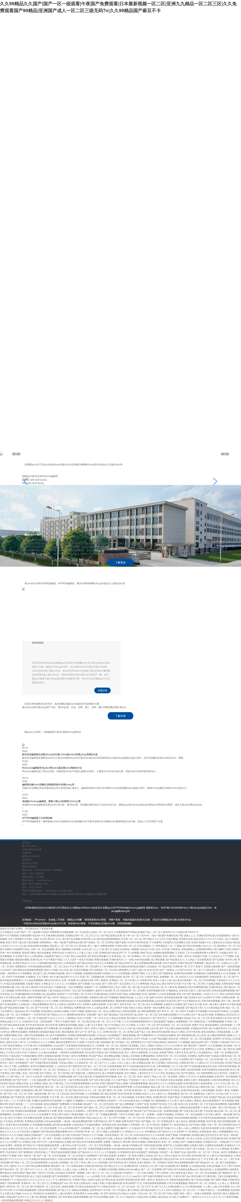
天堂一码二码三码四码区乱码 (222, 1124)
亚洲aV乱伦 (36, 959)
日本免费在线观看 (167, 1014)
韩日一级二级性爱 (230, 1000)
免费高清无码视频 (68, 1024)
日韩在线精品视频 (152, 1145)
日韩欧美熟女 (153, 1141)
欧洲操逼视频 (122, 1110)
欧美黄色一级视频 (129, 949)
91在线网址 (79, 1110)
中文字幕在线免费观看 (215, 1104)
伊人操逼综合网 (85, 980)
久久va (61, 1128)
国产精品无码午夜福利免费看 (87, 1141)
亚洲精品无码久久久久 (144, 1093)
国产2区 (82, 1148)
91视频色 (30, 976)
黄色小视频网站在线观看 (67, 949)
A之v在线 (95, 983)
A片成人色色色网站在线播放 (34, 945)
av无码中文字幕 (212, 997)
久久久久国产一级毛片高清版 (78, 959)
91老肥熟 (183, 1059)
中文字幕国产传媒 (52, 959)
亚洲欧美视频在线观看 (99, 1148)
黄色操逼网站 (212, 1024)
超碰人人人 (189, 935)
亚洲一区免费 (68, 980)
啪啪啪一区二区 (43, 1107)
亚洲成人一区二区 (26, 1018)
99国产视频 (171, 1134)
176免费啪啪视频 (215, 1021)
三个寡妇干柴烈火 (205, 1190)
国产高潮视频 (111, 997)
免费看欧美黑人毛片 (109, 987)
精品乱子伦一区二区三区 (197, 1018)
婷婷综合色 (58, 952)
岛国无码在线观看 (210, 1128)
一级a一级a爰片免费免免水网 (67, 942)
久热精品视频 (213, 983)
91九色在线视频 (82, 1000)
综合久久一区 (209, 945)
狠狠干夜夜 (120, 942)
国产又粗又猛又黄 (82, 1076)
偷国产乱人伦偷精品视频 (175, 1145)
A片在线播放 (65, 1028)
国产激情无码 (75, 1066)
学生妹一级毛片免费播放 (74, 1055)
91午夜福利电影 (193, 1186)
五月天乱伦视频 (165, 1117)
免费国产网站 (138, 973)
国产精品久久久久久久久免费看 (43, 1038)
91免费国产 (183, 1196)
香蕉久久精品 (136, 1007)
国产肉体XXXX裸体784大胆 (157, 1176)
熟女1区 (49, 1086)
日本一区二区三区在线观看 (42, 1128)
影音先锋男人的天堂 (221, 1018)
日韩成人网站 (66, 1062)
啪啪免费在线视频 (125, 1000)
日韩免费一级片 (95, 1014)
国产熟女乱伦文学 (57, 1079)
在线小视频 (147, 1172)
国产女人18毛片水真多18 (167, 1155)
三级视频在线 (97, 976)
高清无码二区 (45, 1148)
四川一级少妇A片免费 (202, 1014)
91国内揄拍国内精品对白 (50, 963)
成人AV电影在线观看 (53, 973)
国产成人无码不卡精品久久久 (58, 997)
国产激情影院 (25, 1152)
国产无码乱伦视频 (200, 1179)
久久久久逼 (177, 1066)
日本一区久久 (81, 1038)
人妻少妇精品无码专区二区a (62, 990)
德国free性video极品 (129, 1169)
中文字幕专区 (30, 1045)
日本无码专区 (46, 987)
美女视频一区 (230, 1045)
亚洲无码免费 (77, 1093)
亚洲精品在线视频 (34, 1121)
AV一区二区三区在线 (58, 1093)
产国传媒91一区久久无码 (141, 1079)
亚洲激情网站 (221, 1169)
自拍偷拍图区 (201, 976)
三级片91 (210, 1093)
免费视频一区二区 (169, 976)
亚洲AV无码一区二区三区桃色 (171, 1055)
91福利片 (32, 1052)
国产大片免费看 (21, 1000)
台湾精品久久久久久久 (52, 983)
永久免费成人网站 (38, 1083)
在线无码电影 (81, 997)
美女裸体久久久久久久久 (25, 1114)
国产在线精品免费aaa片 (186, 1169)
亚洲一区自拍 (64, 1110)
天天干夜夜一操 (44, 976)
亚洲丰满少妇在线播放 (17, 1124)
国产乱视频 (218, 959)
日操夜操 (71, 1018)
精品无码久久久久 (158, 1083)
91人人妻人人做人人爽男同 (185, 1128)
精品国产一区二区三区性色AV (98, 1104)
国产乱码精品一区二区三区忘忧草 (173, 1024)
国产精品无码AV (108, 1093)
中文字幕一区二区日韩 (61, 1097)
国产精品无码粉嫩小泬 (99, 956)
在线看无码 (146, 980)
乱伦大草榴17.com (35, 1049)
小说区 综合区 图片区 (43, 938)
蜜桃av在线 (22, 1083)
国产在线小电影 (170, 1193)
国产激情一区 (109, 1090)
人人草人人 (223, 1183)
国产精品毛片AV (194, 1007)
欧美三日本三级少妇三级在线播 (22, 942)
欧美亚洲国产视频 (21, 1172)
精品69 (36, 935)
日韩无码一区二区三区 (17, 1186)
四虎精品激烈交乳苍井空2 (204, 1134)
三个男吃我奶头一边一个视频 (166, 945)
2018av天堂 (222, 1093)
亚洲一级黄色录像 (37, 1093)
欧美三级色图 (149, 993)
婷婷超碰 (153, 1152)
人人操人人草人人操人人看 (121, 1062)
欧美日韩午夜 (199, 1155)
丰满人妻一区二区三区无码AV (67, 1107)
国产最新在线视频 (62, 1117)
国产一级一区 (44, 1155)
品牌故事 (110, 200)
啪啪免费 (41, 1079)
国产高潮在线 (17, 1097)
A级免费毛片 (124, 969)
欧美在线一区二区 (121, 956)
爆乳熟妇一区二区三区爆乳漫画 (67, 1165)
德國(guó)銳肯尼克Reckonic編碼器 (40, 476)
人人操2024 (61, 1066)
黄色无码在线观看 (160, 1031)
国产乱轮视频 (73, 938)
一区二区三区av (60, 966)
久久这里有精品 (55, 1049)
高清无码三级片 (187, 990)
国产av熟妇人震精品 (190, 1100)
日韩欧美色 (199, 1021)
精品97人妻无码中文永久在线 (189, 1049)
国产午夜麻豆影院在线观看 (44, 1062)
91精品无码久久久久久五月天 (29, 1179)
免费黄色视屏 (107, 945)
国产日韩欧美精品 (157, 1042)
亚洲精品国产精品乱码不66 (164, 1159)
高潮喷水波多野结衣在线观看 (46, 1100)
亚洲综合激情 (175, 1083)
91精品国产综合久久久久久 (51, 1018)
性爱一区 (218, 1052)
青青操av (150, 1117)
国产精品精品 (111, 1014)
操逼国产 (61, 993)
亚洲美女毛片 (195, 997)
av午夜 (172, 1196)
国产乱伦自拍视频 (99, 1196)
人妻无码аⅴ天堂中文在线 (73, 1145)
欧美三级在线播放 (64, 1031)
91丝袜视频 (76, 1104)
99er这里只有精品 (94, 1052)
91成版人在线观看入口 (112, 1131)
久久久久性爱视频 (120, 973)
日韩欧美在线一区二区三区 (115, 1186)
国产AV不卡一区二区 (167, 1011)
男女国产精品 (95, 1055)
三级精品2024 (93, 1073)
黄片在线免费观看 (125, 1159)
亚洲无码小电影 (12, 1090)
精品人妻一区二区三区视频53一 (16, 1014)
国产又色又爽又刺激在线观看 (174, 1028)
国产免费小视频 (219, 1179)
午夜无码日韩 (126, 1014)
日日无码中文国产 (182, 1148)
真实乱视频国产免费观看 (56, 1104)
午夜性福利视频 (97, 1097)
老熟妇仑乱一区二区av (96, 1011)
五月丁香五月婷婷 (230, 1165)
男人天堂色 (196, 1138)
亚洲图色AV (200, 973)
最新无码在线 (81, 1097)
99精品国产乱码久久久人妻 (20, 1196)
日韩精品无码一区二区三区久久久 (82, 935)
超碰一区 (113, 1196)
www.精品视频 (142, 959)
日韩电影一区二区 (140, 1124)
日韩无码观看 (129, 1011)
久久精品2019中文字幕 (141, 1128)
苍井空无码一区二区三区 (132, 1004)
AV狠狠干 (11, 1018)
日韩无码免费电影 (220, 1079)
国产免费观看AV (145, 1035)
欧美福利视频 (39, 990)
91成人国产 (112, 1004)
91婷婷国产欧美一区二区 (86, 1131)
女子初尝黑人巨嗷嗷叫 (28, 1131)
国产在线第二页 (201, 1148)
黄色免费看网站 (40, 1004)
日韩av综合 (172, 1062)
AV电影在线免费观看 (25, 1110)
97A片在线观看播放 (177, 1183)
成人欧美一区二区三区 (145, 1014)
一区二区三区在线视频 (205, 1172)
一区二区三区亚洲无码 (65, 1086)
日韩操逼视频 (223, 1031)
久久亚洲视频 (215, 1045)
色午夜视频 (227, 1100)
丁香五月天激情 (61, 1021)
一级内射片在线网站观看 (71, 1052)
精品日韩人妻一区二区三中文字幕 (103, 1021)
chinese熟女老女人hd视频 (136, 1100)
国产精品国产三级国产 (195, 1045)
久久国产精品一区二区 (17, 1076)
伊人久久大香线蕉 (220, 1148)
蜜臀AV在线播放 (19, 1031)
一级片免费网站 (75, 987)
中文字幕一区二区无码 (193, 983)
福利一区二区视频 (144, 1114)
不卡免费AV (155, 942)
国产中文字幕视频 (9, 935)
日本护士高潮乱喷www (96, 993)
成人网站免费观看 (146, 1011)
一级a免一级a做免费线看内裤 (77, 1121)
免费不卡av (198, 1024)
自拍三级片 (84, 1086)
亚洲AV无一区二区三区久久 (35, 1183)
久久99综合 (90, 1100)
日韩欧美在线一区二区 (114, 1031)
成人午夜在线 (56, 1083)
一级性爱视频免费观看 (11, 1200)
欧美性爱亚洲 (190, 1083)
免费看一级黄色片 (112, 1141)
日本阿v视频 (66, 1038)
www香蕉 (81, 956)
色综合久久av (186, 976)
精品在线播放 (44, 952)
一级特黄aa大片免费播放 (18, 973)
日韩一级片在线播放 (10, 952)
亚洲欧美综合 (216, 987)
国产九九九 (160, 1186)
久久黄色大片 (201, 1062)
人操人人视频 (146, 1045)
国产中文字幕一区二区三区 (48, 1007)
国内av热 (173, 1038)
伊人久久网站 (128, 1024)
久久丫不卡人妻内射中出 (58, 1179)
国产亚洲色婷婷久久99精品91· (15, 1004)
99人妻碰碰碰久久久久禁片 (165, 1100)
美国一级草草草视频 (31, 997)
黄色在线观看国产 (211, 1100)
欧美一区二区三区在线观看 (120, 1097)
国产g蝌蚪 (219, 949)
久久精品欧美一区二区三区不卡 (90, 1062)
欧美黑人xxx (146, 1165)
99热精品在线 (109, 1124)
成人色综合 (182, 1121)
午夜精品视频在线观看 (47, 1145)
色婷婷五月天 (74, 1004)
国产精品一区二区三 (94, 1107)
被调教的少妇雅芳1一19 (109, 1100)
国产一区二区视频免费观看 (103, 1114)
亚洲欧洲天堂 (116, 959)
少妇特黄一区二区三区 (106, 1045)
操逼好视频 (67, 1186)
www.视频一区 (95, 1193)
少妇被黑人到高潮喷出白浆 (176, 942)
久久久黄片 (152, 973)
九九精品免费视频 (33, 980)
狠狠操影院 (204, 1079)
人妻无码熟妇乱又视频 (59, 1141)
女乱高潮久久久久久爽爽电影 (134, 983)
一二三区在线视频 (33, 1104)
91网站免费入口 (176, 1186)
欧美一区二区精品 (170, 1141)
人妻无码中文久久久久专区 (151, 1073)
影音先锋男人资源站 (142, 1155)
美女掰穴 (37, 973)
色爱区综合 (115, 1011)
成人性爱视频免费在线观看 (148, 963)
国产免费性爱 (51, 1028)
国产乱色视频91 (86, 990)
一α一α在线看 (92, 1176)
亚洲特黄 (18, 1121)
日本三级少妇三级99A (26, 987)
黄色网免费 (14, 1183)
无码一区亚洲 (162, 949)
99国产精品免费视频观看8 (180, 1162)
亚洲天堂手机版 (162, 1128)
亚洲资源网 (25, 935)
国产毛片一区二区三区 (15, 1093)
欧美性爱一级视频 (75, 1172)
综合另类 (63, 969)
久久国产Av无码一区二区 (188, 969)
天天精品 (179, 952)
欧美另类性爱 (125, 1093)
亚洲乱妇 (47, 1117)
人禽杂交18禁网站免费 (125, 1138)
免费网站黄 (80, 1007)
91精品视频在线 (113, 1183)
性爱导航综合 (100, 1121)
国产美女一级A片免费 (103, 1049)
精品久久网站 (178, 1031)
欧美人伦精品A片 (82, 1183)
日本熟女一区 (22, 1059)
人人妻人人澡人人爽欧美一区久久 (79, 1169)
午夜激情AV (70, 963)
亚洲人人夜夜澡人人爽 (162, 1138)
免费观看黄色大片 (216, 973)
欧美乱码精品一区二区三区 (118, 1134)
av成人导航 (98, 1183)
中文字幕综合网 (12, 997)
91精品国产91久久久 (116, 1028)
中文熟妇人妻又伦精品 (127, 1190)
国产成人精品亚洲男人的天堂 (143, 1028)
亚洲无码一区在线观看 (225, 1076)
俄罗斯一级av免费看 (154, 1007)
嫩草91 (124, 1128)
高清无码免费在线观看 (185, 1117)
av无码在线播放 (141, 1086)
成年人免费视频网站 (222, 1131)
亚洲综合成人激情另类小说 (200, 1086)
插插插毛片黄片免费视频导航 (193, 987)
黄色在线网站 (208, 1031)
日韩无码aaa (65, 1000)
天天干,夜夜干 (195, 966)
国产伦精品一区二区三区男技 (98, 942)
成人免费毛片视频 (110, 1128)
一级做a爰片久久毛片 (229, 1141)
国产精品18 (29, 1145)
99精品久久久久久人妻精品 (38, 1200)
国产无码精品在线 (114, 1052)
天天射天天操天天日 (16, 1052)
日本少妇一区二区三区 (149, 1193)
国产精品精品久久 (175, 959)
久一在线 (129, 959)
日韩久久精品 (97, 1028)
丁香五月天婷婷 (126, 1114)
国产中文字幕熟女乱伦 (188, 1000)
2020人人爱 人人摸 (24, 1107)
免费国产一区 (91, 987)
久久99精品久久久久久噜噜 (44, 1000)
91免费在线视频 (205, 1076)
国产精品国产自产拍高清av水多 (146, 1110)
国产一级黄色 (167, 969)
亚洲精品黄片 (168, 1121)
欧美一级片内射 (31, 1073)
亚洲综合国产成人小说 (138, 1031)
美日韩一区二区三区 (133, 976)
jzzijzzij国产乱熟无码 (165, 1000)
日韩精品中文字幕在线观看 (135, 1107)
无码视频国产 (22, 1062)
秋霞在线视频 (101, 959)
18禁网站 (161, 1162)
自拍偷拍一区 (154, 966)
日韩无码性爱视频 (210, 1000)
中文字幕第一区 (76, 993)
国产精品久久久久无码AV (171, 1131)
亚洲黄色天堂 (210, 1141)
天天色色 (153, 1052)
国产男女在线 (108, 1179)
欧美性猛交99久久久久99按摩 (149, 1134)
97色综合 (101, 1035)
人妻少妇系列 (65, 1193)
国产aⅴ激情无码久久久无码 (222, 1028)
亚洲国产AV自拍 (158, 1104)
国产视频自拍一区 (227, 1172)
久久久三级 (98, 949)
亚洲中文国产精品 (119, 993)
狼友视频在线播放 (33, 1028)
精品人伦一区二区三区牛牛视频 (109, 1117)
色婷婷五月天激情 (173, 1004)
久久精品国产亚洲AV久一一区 (125, 1172)
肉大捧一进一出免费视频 (102, 1159)
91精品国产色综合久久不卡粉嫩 (87, 1134)
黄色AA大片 (162, 1179)
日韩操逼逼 (205, 1131)
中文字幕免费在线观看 (52, 935)
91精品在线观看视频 (14, 983)
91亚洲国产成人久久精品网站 (28, 956)
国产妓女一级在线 (228, 1134)
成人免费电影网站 (98, 1038)
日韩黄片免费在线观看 (93, 1004)
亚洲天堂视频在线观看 (41, 1066)
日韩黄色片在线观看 (72, 1138)
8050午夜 (211, 1121)
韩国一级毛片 (184, 956)
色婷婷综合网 (96, 997)
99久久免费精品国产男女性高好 (132, 1049)
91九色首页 (36, 1076)
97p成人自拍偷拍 (56, 1172)
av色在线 (53, 1162)
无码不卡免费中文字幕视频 (193, 1011)
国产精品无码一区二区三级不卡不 (17, 1169)
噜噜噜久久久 (165, 1148)
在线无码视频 (213, 1165)
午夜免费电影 (163, 1066)
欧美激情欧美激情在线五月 (80, 1045)
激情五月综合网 (103, 990)
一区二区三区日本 (135, 1117)
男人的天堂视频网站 (56, 1035)
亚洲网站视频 (65, 1076)
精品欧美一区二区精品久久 (219, 963)
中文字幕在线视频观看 (137, 1059)
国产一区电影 (211, 1042)
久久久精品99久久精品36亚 (134, 1196)
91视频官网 (186, 1097)
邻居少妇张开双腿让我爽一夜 (73, 1159)
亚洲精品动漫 (143, 1062)
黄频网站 (52, 1196)
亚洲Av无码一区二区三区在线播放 (132, 945)
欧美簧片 (81, 1155)
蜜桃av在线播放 (80, 1190)
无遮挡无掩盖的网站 (179, 1179)
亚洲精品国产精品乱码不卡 (112, 952)
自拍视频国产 (114, 1035)
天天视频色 (71, 983)
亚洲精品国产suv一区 (61, 1183)
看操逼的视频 (22, 959)
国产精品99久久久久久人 (90, 1152)
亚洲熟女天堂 (29, 1141)
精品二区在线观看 (175, 1007)
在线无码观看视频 (46, 1190)
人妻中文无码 (181, 1052)
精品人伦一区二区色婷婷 (165, 1076)
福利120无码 (156, 997)
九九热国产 (5, 969)
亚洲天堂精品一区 (146, 1162)
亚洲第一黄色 (222, 1090)
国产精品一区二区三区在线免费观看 (28, 1162)
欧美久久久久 (211, 993)
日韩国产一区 (166, 1152)
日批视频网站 (45, 1045)
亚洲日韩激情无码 (155, 990)
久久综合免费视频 (166, 993)
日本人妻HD (10, 1165)
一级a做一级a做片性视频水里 (127, 1145)
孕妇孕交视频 (138, 1141)
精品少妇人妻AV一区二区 (33, 1138)
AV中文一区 (19, 1049)
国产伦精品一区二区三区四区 (55, 1073)
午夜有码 (8, 1107)
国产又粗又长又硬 (192, 1004)
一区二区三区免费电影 (203, 980)
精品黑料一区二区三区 (199, 1152)
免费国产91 (167, 1124)
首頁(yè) (111, 34)
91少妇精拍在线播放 (165, 1035)
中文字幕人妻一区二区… (216, 1159)
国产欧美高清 (116, 1162)
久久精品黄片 (209, 969)
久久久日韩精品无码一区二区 (110, 1059)
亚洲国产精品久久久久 (24, 963)
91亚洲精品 (144, 1138)
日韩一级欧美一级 (26, 1155)
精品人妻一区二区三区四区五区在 (168, 1086)
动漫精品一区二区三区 (183, 1190)
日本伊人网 (230, 959)
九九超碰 (234, 1011)
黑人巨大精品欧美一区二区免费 (129, 990)
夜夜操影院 (173, 1093)
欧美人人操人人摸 (162, 980)
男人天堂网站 (158, 1062)
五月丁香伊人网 (82, 1162)
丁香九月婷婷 (161, 1172)
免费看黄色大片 (138, 1042)
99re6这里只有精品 (218, 1011)
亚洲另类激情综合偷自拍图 (215, 1069)
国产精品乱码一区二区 (207, 1162)
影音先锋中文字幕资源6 (203, 1176)
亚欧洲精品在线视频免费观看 (28, 969)
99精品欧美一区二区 (220, 976)
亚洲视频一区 (66, 1162)
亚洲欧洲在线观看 (183, 973)
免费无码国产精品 (82, 1117)
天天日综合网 (216, 1062)
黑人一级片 (93, 945)
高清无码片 (11, 1152)
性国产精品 (173, 1097)
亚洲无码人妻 (224, 969)
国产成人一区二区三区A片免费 (169, 1069)
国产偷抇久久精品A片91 (139, 1018)
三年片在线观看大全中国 (56, 1134)
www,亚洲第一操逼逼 (10, 1145)
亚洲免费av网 (7, 987)
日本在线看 (224, 1186)
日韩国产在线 (121, 1007)
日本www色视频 (52, 1121)
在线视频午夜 (107, 1042)
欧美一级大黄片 (211, 1004)
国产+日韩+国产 (110, 983)
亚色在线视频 (175, 1079)
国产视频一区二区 (150, 1121)
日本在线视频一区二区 (63, 1155)
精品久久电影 (51, 969)
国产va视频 (84, 983)
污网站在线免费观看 (189, 1107)
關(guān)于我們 (111, 367)
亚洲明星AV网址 (204, 949)
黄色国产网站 (29, 952)
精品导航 (167, 966)
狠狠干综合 (146, 952)
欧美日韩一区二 (140, 1090)
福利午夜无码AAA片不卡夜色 (165, 1090)
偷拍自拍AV (197, 1042)
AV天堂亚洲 (51, 1024)
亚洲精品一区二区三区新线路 (146, 956)
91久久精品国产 (99, 1086)
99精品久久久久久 (134, 1131)
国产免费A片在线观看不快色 (15, 949)
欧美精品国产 (73, 1128)
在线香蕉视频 (114, 1066)
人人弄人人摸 (141, 997)
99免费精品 (151, 1131)
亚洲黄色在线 (186, 938)
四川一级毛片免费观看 (135, 1052)
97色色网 (86, 1049)
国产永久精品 (112, 949)
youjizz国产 (59, 1045)
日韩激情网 (184, 1134)
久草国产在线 (142, 1104)
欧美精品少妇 (173, 1073)
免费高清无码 (15, 1148)
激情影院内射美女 (76, 1014)
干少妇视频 (133, 952)
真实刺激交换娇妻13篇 (175, 997)
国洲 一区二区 (77, 1021)
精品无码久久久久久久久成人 (209, 938)
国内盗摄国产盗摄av (164, 1021)
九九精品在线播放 (48, 1052)
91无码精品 (114, 1024)
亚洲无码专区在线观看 (37, 1097)
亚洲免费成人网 (29, 1090)
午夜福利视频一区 (79, 1114)
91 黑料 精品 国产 (99, 1069)
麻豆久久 (162, 1093)
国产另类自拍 (45, 1090)
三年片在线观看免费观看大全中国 (81, 1083)
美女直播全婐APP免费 (120, 1086)
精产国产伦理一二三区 (24, 1079)
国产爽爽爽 (182, 1165)
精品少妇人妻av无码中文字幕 (166, 983)
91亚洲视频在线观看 (40, 1124)
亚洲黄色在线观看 (214, 1145)
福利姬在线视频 (197, 1121)
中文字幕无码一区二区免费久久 (86, 966)
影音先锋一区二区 (9, 1138)
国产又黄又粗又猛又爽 (190, 1110)
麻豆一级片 (185, 1193)
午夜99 (177, 1176)
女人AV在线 (80, 945)
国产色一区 (186, 1093)
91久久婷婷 (184, 1014)
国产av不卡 (81, 1031)
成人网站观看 (158, 959)
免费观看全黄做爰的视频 (41, 1031)
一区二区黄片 (150, 1148)
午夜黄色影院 (205, 1083)
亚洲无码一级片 (81, 1028)
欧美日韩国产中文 (132, 1183)
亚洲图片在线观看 (108, 1169)
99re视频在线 (110, 966)
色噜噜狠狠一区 (184, 1021)
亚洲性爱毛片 (80, 1193)
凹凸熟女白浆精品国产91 (87, 1186)
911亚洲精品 (191, 1131)
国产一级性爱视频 (230, 966)
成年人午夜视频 (74, 973)
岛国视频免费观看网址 (102, 1000)
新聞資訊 (110, 315)
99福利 (106, 973)
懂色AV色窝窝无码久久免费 (70, 1042)
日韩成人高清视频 (129, 1045)
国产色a (186, 1176)
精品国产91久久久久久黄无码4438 (75, 1059)
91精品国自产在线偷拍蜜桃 (23, 1055)
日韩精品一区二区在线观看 (188, 1114)
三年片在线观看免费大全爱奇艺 (202, 952)
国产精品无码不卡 (123, 963)
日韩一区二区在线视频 (42, 949)
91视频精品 (172, 990)
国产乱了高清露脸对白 (201, 1052)
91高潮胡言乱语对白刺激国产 (132, 1152)
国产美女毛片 (160, 1018)
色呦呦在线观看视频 (163, 952)
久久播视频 (184, 1042)
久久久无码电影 (100, 1162)
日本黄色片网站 (143, 1097)
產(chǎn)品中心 (111, 80)
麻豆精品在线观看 (61, 1124)
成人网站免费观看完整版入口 (222, 1035)
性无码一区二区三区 (131, 938)
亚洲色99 (172, 1042)
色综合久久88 (147, 949)
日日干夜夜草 (170, 963)
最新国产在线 (201, 1097)
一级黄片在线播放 (164, 1114)
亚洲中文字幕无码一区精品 (123, 1069)
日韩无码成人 (41, 1152)
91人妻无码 (171, 987)
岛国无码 (216, 1193)
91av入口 (27, 1193)
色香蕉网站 (45, 942)
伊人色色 (201, 1035)
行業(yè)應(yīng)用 (111, 143)
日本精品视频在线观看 (39, 966)
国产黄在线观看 (108, 1155)
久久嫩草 (67, 1100)
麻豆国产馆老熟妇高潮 (127, 1179)
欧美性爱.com (88, 938)
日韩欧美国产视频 (230, 983)
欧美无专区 (153, 969)
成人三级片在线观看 (40, 1176)
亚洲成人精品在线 (158, 1196)
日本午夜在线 (193, 1031)
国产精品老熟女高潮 (111, 935)
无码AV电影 (226, 1024)
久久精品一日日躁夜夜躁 (198, 959)
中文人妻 (60, 938)
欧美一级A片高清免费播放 (31, 1035)
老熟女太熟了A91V (15, 1042)
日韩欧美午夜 (186, 1062)
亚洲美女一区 (124, 1155)
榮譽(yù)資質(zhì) (111, 257)
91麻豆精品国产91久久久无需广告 (71, 976)
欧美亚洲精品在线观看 (160, 1049)
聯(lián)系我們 (111, 424)
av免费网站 (23, 1066)
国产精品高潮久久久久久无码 (155, 1190)
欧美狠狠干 (45, 1114)
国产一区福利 (54, 1138)
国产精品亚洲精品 (13, 1045)
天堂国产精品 (151, 976)
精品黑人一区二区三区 (61, 945)
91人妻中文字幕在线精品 (219, 1155)
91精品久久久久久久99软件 (168, 1045)
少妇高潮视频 (207, 1090)
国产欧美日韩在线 (35, 1024)
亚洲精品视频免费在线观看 (81, 1035)
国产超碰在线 (78, 1073)
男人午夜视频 (33, 1011)
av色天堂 (86, 949)
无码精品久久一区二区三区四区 (73, 1069)
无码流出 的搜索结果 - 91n (164, 1059)
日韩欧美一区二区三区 (43, 1069)
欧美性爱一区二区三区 (225, 1059)
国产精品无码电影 (192, 945)
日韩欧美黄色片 (23, 990)
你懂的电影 (135, 993)
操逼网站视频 (171, 1110)
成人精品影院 (49, 993)
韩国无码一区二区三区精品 (202, 1183)
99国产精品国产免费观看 (191, 963)
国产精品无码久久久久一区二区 (85, 1090)
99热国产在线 (200, 956)
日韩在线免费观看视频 (222, 990)
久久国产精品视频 (158, 1038)
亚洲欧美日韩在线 (206, 935)
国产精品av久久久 (56, 1014)
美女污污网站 (15, 1117)
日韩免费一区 (182, 1138)
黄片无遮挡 (130, 1162)
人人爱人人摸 (210, 1186)
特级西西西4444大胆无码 (214, 1073)
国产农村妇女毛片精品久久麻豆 (120, 1193)
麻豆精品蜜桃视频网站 (108, 938)
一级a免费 (226, 1114)
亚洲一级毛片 (169, 956)
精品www (20, 1011)
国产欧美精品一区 (190, 1073)
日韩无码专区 (50, 1076)
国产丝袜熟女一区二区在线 (103, 969)
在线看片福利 (33, 983)
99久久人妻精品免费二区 (99, 1007)
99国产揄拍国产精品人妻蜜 (114, 1083)
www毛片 (137, 1176)
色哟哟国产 (92, 1155)
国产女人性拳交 (58, 1004)
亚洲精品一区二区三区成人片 (124, 980)
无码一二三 (9, 1100)
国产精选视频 (113, 1107)
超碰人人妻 (84, 1024)
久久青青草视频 (230, 1196)
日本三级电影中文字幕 (19, 938)
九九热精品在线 (197, 1165)
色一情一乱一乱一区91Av (136, 935)
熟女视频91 (123, 1124)
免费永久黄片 (190, 1079)
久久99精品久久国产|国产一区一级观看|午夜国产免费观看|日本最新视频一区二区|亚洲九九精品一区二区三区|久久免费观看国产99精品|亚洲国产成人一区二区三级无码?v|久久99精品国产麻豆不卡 (118, 7)
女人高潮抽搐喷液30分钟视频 (25, 993)
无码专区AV (40, 1014)
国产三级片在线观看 (164, 1165)
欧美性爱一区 (195, 1104)
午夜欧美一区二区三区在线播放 (195, 1038)
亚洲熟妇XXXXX (199, 1028)
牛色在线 (208, 1110)
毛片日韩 (186, 1155)
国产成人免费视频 (124, 1104)
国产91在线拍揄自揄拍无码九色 (138, 1066)
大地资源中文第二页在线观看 (37, 1021)
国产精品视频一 (195, 993)
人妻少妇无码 (203, 990)
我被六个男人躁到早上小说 (164, 1107)
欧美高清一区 (156, 987)
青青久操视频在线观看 (49, 1055)
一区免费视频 (222, 1190)
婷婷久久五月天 (187, 1076)
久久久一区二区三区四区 (48, 1169)
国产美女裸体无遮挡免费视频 (73, 1196)
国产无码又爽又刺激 (99, 1079)
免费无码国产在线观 (208, 1055)
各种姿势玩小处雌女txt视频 (55, 1011)
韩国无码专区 (30, 1148)
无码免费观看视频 (138, 1083)
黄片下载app (142, 1159)
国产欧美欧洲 (37, 1086)
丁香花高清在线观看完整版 (62, 1152)
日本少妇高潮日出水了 (191, 1159)
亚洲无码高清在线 (190, 1090)
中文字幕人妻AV (212, 1114)
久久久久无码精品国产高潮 (98, 1138)
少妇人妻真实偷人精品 (180, 1172)
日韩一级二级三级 (130, 987)
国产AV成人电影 (197, 1124)
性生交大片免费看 (104, 963)
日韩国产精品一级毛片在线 (86, 1179)
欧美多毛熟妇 (198, 942)
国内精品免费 (145, 1069)
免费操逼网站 (148, 1055)
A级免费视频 (128, 1035)
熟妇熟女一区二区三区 (228, 945)
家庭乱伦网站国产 (33, 1134)
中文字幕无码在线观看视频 (212, 1117)
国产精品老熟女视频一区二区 (18, 1007)
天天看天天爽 (23, 1100)
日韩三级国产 (233, 949)
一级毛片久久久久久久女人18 (205, 1196)
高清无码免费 (193, 1069)
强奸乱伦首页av (52, 980)
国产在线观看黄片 (61, 1176)
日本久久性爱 (84, 1018)
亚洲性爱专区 (24, 1069)
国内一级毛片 (39, 1172)
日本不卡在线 (140, 1038)
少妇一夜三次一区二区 (97, 1172)
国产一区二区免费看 (151, 1169)
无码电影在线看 (113, 976)
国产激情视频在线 (186, 1035)
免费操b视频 (10, 1035)
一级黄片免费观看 (202, 1193)
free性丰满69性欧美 (138, 942)
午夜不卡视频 (77, 1011)
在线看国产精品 (52, 956)
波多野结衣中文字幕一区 (102, 1190)
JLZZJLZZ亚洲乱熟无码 (215, 1138)
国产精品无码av (85, 963)
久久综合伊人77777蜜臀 (220, 956)
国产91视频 (114, 1121)
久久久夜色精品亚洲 (214, 1007)
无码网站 (192, 1055)
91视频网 (78, 1100)
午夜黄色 (175, 949)
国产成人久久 (95, 1031)
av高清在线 (77, 1176)
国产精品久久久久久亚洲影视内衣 (121, 1165)
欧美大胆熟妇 (227, 1128)
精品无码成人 (206, 1169)
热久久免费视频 (154, 1004)
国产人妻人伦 (139, 969)
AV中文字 (42, 1141)
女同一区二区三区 (126, 1076)
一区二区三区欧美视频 (99, 1145)
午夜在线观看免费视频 (154, 1183)
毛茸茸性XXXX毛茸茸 (18, 1086)
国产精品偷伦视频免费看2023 (57, 1131)
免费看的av (21, 966)
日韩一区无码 (124, 1090)
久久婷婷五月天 (72, 1049)
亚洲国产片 (36, 1059)
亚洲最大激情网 (212, 966)
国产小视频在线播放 (191, 1141)
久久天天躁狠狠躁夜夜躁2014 (137, 1021)
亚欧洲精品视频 (112, 1055)
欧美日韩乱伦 (181, 1124)
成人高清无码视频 (79, 969)
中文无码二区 (61, 1090)
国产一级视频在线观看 (65, 1148)
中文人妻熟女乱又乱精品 (219, 942)
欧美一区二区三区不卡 (142, 1186)
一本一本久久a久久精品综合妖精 (108, 1018)
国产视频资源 (166, 973)
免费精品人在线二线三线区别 (220, 1049)
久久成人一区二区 (146, 1024)
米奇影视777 (6, 1179)
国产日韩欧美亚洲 (19, 1176)
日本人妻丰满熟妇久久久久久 (116, 1176)
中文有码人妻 (92, 1042)
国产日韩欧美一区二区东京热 (45, 1186)
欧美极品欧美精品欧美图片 (132, 966)
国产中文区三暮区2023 (120, 1038)
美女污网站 (130, 1073)
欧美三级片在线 (60, 1114)
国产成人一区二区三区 (94, 1066)
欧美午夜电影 (16, 1104)
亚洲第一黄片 (216, 1107)
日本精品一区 (122, 1042)
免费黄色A (198, 1093)
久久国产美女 (68, 956)
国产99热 (167, 1169)
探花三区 (181, 993)
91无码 (204, 1107)
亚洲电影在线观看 (92, 973)
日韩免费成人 (188, 949)
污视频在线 (60, 987)
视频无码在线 (126, 997)
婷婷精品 (68, 1007)
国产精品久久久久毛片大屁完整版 (160, 938)
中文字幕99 (161, 1079)
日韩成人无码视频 (130, 1055)
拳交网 (126, 1141)
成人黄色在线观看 (182, 980)
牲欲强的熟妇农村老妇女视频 (127, 1148)
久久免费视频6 (175, 1018)
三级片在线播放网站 (227, 1176)
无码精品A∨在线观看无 (45, 1193)
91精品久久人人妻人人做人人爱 (81, 952)
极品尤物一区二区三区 (225, 1110)
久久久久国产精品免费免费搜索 (33, 1165)
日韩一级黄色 (101, 980)
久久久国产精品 (119, 1079)
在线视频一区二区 (90, 1128)
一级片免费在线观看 (77, 1079)
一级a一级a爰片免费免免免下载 (166, 935)
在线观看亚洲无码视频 (104, 1076)
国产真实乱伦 (50, 1059)
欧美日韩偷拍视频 (144, 1000)
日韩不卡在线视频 (15, 976)
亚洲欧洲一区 (180, 966)
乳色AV (144, 987)
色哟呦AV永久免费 (47, 1110)
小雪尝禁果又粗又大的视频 (99, 1110)
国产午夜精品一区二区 (201, 1059)
